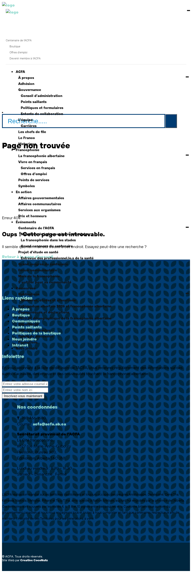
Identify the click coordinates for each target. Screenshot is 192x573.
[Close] (2, 112)
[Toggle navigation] (21, 13)
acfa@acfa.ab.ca (49, 423)
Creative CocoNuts (34, 560)
